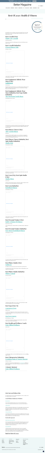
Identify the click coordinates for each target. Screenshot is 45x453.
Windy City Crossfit (11, 38)
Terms (42, 449)
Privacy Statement (39, 449)
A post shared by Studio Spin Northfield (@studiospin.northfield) (13, 169)
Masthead (3, 441)
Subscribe (39, 29)
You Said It (24, 441)
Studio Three (9, 179)
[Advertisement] (37, 39)
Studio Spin (9, 143)
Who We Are (17, 442)
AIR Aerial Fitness (11, 131)
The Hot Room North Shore (14, 96)
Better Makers (24, 442)
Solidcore (8, 265)
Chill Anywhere (7, 405)
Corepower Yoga (10, 308)
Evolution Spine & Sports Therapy (16, 359)
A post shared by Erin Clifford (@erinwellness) (11, 351)
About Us (3, 440)
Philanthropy (24, 440)
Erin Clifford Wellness (12, 325)
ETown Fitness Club (11, 47)
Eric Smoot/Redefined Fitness (15, 231)
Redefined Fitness (11, 188)
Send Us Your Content (11, 440)
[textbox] (17, 368)
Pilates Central (10, 273)
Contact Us (3, 442)
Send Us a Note (10, 443)
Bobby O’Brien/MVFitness (13, 222)
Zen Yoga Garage (10, 316)
